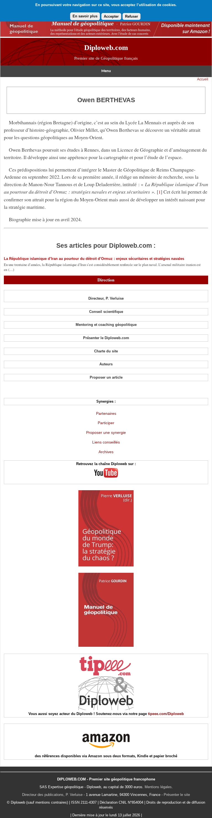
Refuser (131, 16)
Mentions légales (158, 787)
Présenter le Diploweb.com (106, 338)
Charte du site (106, 351)
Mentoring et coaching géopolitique (106, 325)
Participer (106, 423)
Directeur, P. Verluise (106, 298)
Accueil (202, 79)
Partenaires (106, 413)
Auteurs (106, 364)
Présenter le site (177, 795)
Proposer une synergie (106, 432)
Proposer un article (106, 377)
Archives (106, 452)
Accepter (111, 16)
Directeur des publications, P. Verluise (52, 795)
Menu (106, 71)
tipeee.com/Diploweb (166, 714)
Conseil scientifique (106, 312)
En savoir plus (85, 16)
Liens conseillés (106, 442)
